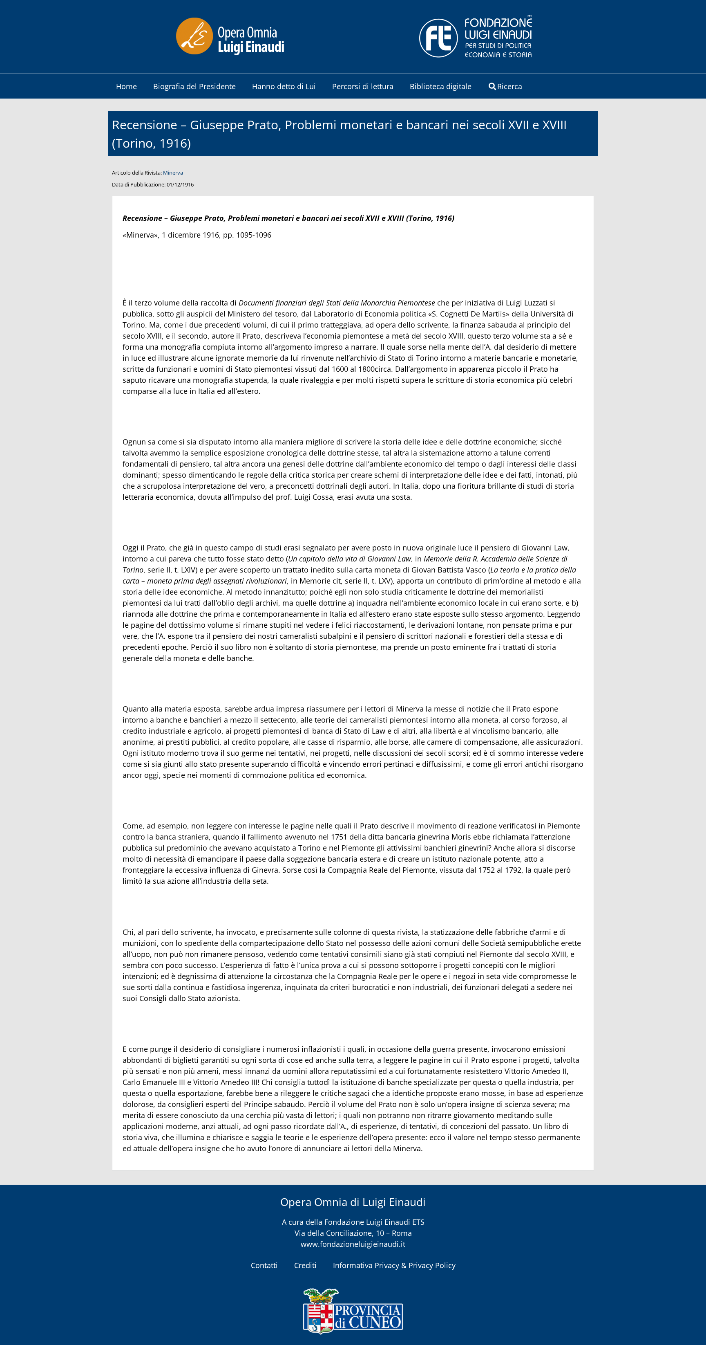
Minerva (173, 172)
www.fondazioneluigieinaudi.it (353, 1244)
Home (126, 86)
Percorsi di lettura (362, 86)
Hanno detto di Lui (284, 86)
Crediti (305, 1265)
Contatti (264, 1265)
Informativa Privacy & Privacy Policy (394, 1265)
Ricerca (509, 86)
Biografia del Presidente (194, 86)
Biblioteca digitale (440, 86)
